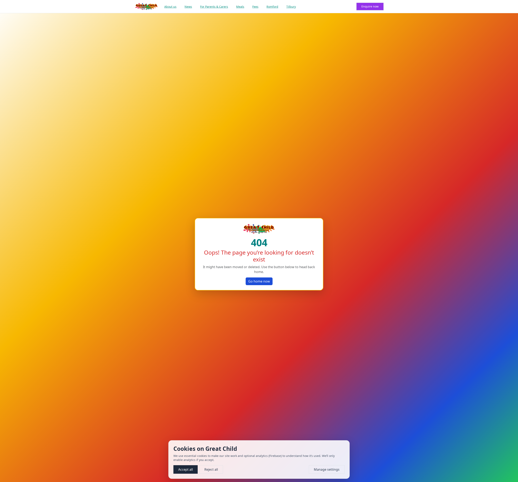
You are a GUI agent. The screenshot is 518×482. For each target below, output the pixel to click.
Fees (255, 7)
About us (170, 7)
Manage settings (327, 469)
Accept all (185, 469)
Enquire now (370, 6)
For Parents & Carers (214, 7)
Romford (272, 7)
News (188, 7)
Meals (240, 7)
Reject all (211, 469)
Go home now (259, 281)
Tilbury (291, 7)
